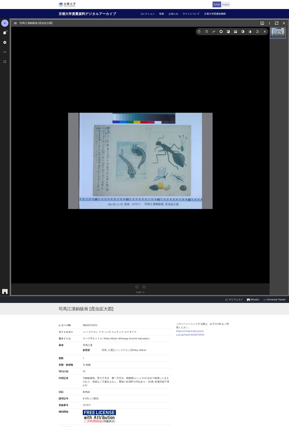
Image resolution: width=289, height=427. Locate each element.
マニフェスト (235, 299)
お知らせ (173, 13)
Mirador (254, 299)
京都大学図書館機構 (215, 13)
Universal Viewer (276, 299)
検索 (161, 13)
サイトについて (191, 13)
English (225, 4)
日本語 (217, 4)
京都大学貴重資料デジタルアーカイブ (87, 14)
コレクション (147, 13)
